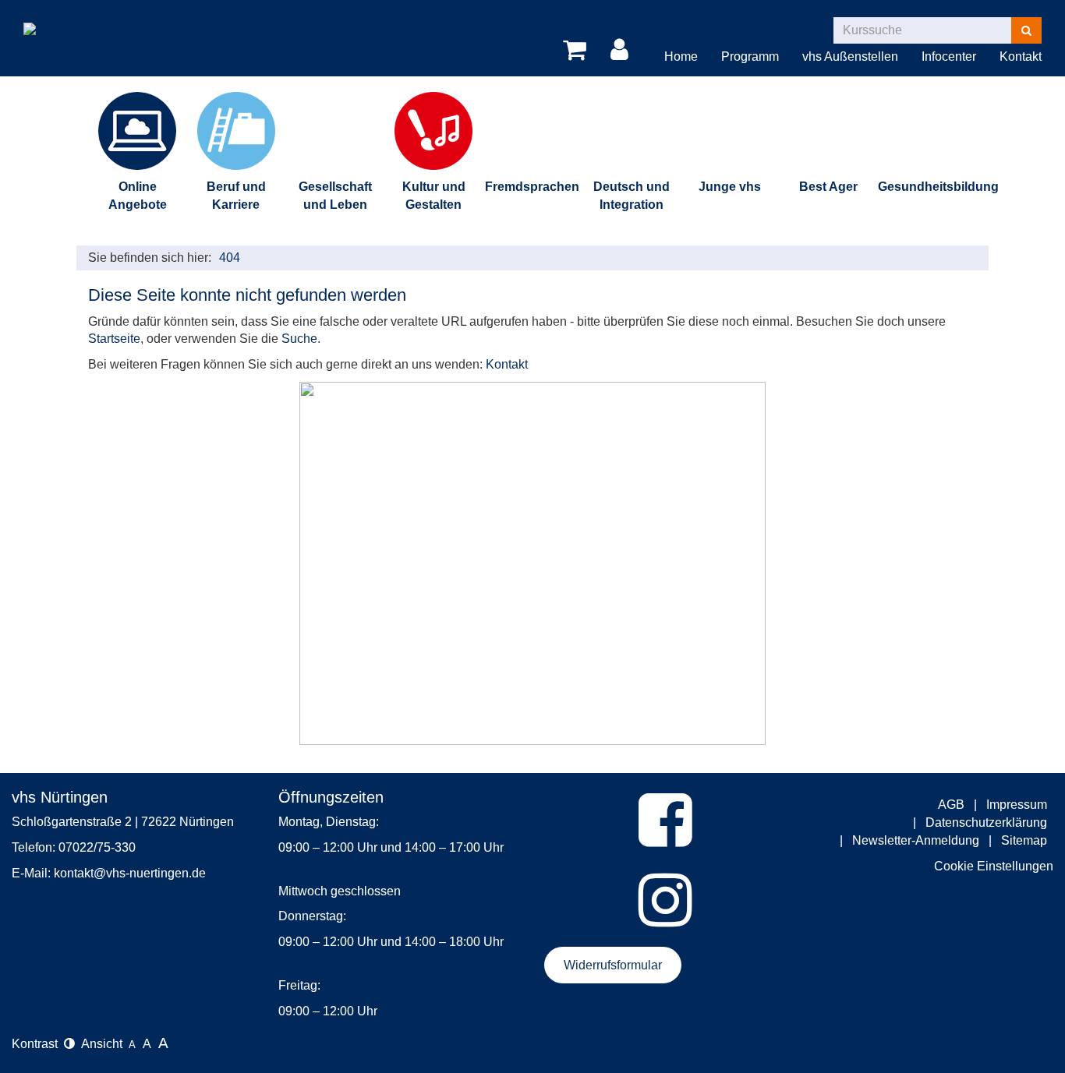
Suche (299, 338)
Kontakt (507, 364)
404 (229, 257)
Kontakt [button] (1021, 56)
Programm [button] (750, 56)
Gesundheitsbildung (927, 186)
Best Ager (828, 186)
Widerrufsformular (613, 965)
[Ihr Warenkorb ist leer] (577, 50)
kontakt (74, 873)
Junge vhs (730, 186)
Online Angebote (137, 195)
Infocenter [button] (949, 56)
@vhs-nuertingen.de (150, 873)
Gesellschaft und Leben (335, 195)
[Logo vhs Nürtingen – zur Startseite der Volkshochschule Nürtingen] (83, 19)
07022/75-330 (97, 847)
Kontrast (38, 1043)
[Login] (622, 50)
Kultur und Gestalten (433, 195)
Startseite (114, 338)
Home (681, 56)
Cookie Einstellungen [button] (993, 866)
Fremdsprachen (532, 186)
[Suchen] (1026, 30)
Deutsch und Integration (631, 195)
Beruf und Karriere (236, 195)
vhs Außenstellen (850, 56)
